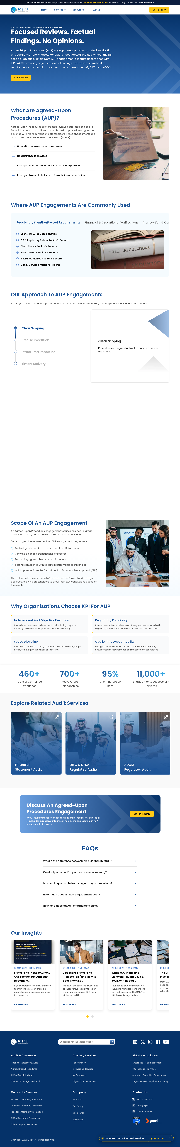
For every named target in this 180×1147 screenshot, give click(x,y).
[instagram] (150, 1042)
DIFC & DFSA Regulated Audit (26, 1081)
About (96, 9)
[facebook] (158, 1042)
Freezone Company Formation (27, 1111)
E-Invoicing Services (83, 1068)
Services (58, 9)
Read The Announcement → (141, 2)
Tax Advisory (79, 1062)
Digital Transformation (84, 1081)
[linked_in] (135, 1042)
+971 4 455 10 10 (145, 1099)
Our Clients (78, 1112)
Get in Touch (159, 9)
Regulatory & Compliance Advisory (150, 1081)
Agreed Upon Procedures (24, 1068)
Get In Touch (21, 77)
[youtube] (166, 1042)
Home (44, 9)
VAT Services (79, 1075)
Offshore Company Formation (26, 1105)
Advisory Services (84, 1055)
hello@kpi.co (143, 1105)
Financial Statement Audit (24, 1062)
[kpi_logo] (21, 1041)
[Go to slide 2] (92, 1016)
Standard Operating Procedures (149, 1075)
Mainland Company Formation (26, 1099)
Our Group (78, 1106)
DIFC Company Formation (24, 1124)
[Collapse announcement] (169, 1138)
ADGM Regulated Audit (22, 1075)
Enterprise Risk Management (147, 1062)
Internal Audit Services (144, 1068)
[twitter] (143, 1042)
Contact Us (140, 1092)
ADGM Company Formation (25, 1118)
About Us (77, 1099)
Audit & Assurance (23, 1055)
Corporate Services (24, 1092)
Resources (78, 9)
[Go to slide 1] (87, 1016)
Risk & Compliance (145, 1055)
